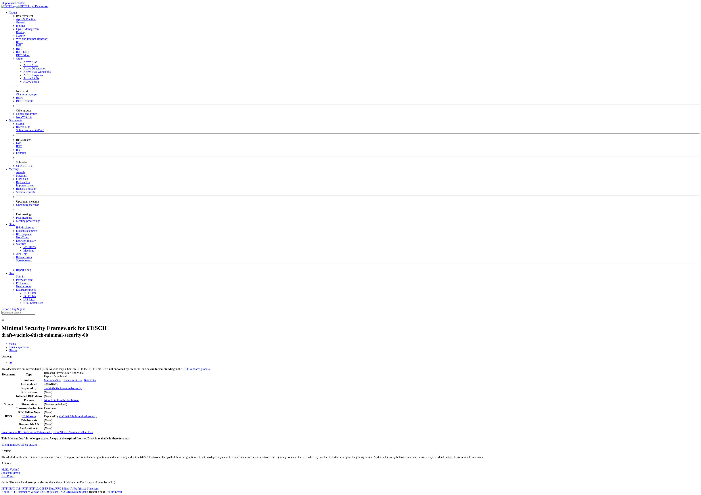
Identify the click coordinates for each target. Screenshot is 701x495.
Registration (23, 182)
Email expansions (19, 347)
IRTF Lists (29, 296)
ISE (18, 149)
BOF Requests (24, 101)
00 (10, 362)
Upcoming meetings (27, 204)
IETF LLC (22, 52)
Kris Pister (90, 380)
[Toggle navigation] (2, 320)
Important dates (25, 185)
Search (20, 123)
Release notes (24, 257)
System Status (80, 491)
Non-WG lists (24, 117)
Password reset (24, 279)
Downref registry (26, 240)
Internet (20, 25)
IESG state (29, 416)
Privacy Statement (88, 488)
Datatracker (41, 6)
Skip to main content (13, 3)
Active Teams (31, 81)
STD (19, 165)
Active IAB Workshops (37, 71)
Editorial (21, 152)
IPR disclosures (25, 227)
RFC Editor (23, 55)
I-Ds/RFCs (29, 247)
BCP (25, 165)
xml (50, 400)
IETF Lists (29, 292)
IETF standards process (196, 369)
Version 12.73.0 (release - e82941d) (51, 491)
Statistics (21, 243)
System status (24, 260)
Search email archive (81, 432)
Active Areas (30, 65)
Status (12, 343)
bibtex (67, 400)
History (13, 350)
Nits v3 (64, 432)
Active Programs (33, 75)
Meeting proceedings (28, 220)
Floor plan (22, 178)
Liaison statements (26, 230)
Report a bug (23, 269)
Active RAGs (31, 78)
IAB (18, 45)
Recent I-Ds (23, 127)
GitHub (110, 491)
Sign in (20, 276)
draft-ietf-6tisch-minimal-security (63, 388)
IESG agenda (24, 234)
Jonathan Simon (73, 380)
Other (19, 58)
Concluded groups (26, 113)
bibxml (75, 400)
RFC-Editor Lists (33, 302)
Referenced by (45, 432)
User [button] (11, 273)
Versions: (6, 356)
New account (23, 286)
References (30, 432)
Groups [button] (13, 12)
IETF (4, 488)
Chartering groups (26, 94)
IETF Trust (48, 488)
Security (21, 35)
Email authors (9, 432)
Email (118, 491)
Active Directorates (34, 68)
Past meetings (24, 217)
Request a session (26, 188)
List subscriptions (26, 289)
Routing (20, 32)
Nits (57, 432)
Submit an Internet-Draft (30, 130)
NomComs (22, 237)
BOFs (19, 97)
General (20, 22)
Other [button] (12, 224)
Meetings (28, 250)
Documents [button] (15, 120)
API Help (21, 253)
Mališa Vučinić (52, 380)
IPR (20, 432)
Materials (21, 175)
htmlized (58, 400)
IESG (19, 42)
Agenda (20, 172)
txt (46, 400)
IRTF (19, 48)
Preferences (22, 283)
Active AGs (30, 61)
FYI (31, 165)
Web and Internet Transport (31, 38)
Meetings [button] (14, 169)
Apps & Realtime (26, 19)
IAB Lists (29, 299)
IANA (73, 488)
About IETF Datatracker (15, 491)
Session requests (25, 192)
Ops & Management (27, 29)
